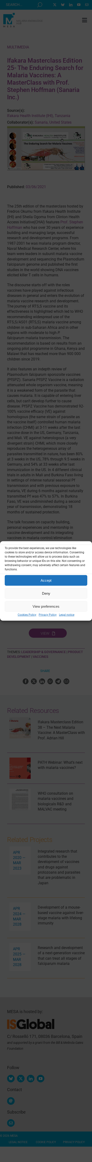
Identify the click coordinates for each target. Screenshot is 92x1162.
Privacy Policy (48, 614)
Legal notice (66, 614)
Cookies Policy (27, 614)
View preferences (46, 606)
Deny (46, 593)
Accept (46, 580)
